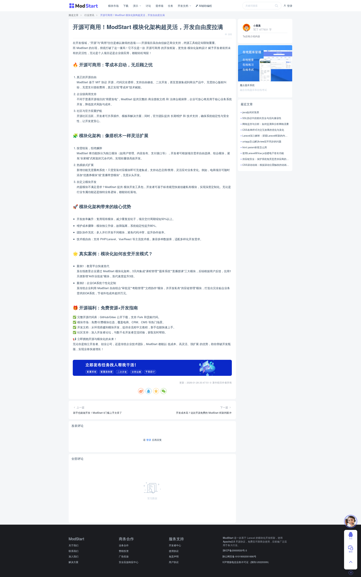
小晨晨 (257, 25)
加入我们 (73, 556)
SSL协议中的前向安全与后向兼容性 (261, 118)
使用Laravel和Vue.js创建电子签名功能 (263, 153)
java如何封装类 (250, 112)
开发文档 (183, 6)
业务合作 (124, 545)
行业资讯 (89, 15)
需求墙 (159, 6)
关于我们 (73, 545)
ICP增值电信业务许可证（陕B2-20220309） (246, 562)
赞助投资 (124, 551)
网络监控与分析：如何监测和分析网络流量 (265, 124)
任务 (170, 6)
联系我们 (73, 551)
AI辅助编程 (205, 6)
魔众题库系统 (247, 85)
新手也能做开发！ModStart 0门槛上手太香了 (97, 412)
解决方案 (73, 562)
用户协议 (174, 562)
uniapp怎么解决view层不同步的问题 (261, 141)
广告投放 (124, 556)
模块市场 (113, 6)
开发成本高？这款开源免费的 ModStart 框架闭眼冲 (203, 412)
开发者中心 (175, 545)
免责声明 (174, 556)
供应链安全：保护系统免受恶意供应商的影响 (266, 159)
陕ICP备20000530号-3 (235, 550)
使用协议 (174, 551)
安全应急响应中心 (128, 562)
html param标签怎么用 (254, 147)
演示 (136, 6)
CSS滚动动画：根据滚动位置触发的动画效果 (266, 165)
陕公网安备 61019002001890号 (239, 556)
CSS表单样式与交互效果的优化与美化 (263, 129)
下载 (125, 6)
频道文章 (73, 15)
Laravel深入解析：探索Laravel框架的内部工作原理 (266, 135)
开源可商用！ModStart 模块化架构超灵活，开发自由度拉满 (132, 15)
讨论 (148, 6)
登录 (289, 6)
